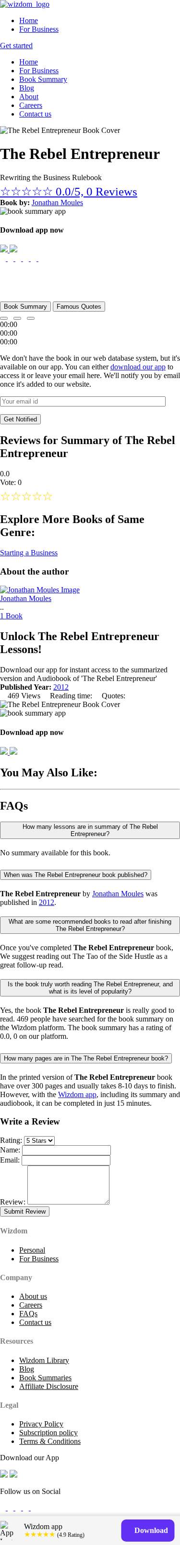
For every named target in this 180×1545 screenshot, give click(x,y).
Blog (26, 88)
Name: (10, 1150)
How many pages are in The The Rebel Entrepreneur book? (86, 1058)
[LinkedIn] (27, 1508)
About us (33, 1296)
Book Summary (43, 79)
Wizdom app (77, 1094)
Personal (32, 1250)
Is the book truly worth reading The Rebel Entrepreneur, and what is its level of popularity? (90, 988)
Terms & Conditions (50, 1441)
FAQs (28, 1313)
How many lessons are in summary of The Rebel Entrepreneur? (90, 830)
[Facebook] (4, 1508)
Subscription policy (48, 1432)
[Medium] (11, 1508)
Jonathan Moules (57, 202)
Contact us (35, 114)
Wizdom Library (44, 1360)
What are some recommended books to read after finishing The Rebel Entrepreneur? (90, 925)
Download (150, 1530)
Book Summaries (45, 1378)
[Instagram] (19, 1508)
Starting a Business (29, 553)
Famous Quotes (79, 306)
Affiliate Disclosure (48, 1386)
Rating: (11, 1140)
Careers (30, 105)
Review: (12, 1202)
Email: (10, 1160)
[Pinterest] (33, 1508)
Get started (16, 45)
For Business (39, 29)
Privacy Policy (41, 1424)
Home (28, 20)
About (28, 96)
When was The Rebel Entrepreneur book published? (75, 874)
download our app (138, 367)
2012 (61, 687)
